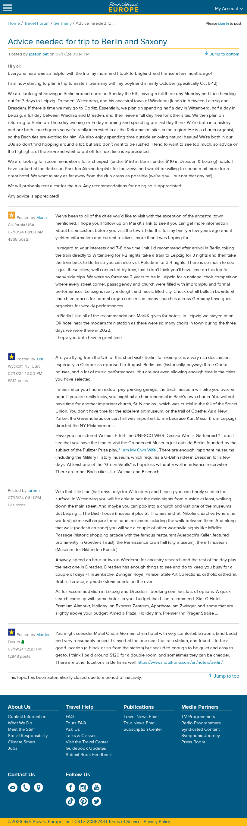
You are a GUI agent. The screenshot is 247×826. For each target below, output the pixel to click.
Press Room (193, 742)
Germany (63, 23)
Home (14, 23)
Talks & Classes (81, 736)
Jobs (12, 748)
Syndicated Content (200, 729)
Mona (41, 217)
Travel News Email (141, 717)
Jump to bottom (224, 54)
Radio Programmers (201, 723)
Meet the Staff (21, 729)
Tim (39, 359)
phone (26, 787)
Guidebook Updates (86, 748)
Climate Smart (21, 742)
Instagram (84, 787)
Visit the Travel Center (87, 742)
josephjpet (38, 54)
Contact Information (27, 717)
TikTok (71, 801)
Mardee (43, 635)
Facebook (71, 787)
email (13, 787)
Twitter (97, 801)
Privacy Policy (157, 821)
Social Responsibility (28, 736)
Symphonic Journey (200, 736)
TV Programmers (198, 717)
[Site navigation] (7, 7)
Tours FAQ (76, 723)
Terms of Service (124, 821)
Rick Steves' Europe (123, 7)
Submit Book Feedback (89, 755)
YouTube (97, 787)
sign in (223, 23)
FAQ (70, 717)
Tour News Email (140, 723)
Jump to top (226, 676)
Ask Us (73, 729)
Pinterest (84, 801)
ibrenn (34, 490)
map (39, 787)
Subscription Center (143, 729)
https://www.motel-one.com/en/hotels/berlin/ (180, 662)
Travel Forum (37, 23)
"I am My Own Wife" (138, 450)
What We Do (20, 723)
